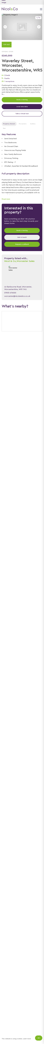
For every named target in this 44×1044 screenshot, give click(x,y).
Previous (5, 27)
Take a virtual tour (22, 113)
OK (39, 1038)
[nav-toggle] (40, 9)
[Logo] (10, 9)
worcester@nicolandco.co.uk (17, 296)
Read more (6, 199)
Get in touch (22, 237)
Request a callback (22, 244)
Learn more (27, 1039)
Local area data (22, 106)
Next (39, 27)
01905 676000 (10, 293)
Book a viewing (22, 99)
